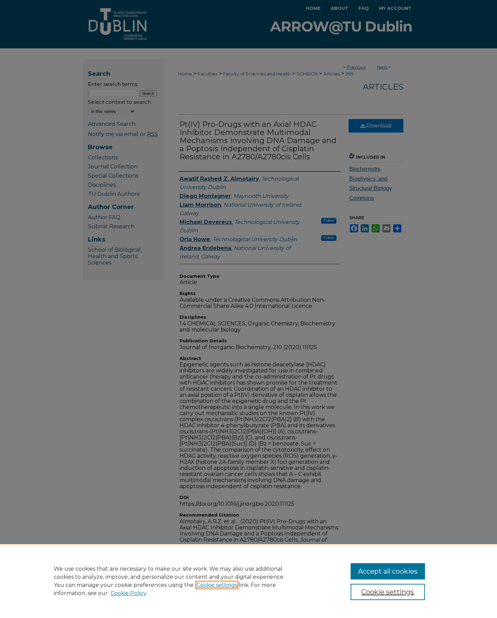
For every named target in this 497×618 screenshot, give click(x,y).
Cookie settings (216, 585)
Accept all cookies (388, 571)
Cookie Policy (128, 593)
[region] (248, 581)
